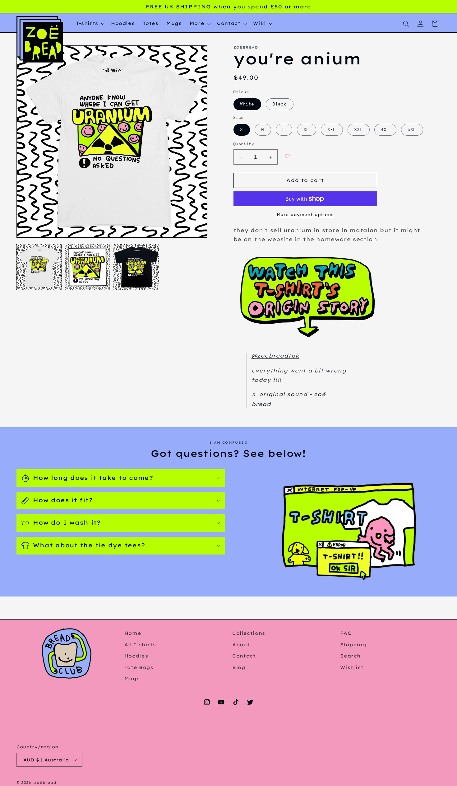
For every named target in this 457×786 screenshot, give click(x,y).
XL (306, 129)
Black (280, 104)
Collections (248, 633)
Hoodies (136, 656)
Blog (239, 667)
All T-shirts (140, 644)
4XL (385, 129)
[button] (89, 23)
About (241, 644)
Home (132, 633)
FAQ (346, 633)
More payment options (305, 214)
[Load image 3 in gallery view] (136, 267)
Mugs (132, 678)
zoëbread (45, 782)
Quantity (243, 144)
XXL (332, 129)
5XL (412, 129)
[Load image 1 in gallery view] (39, 267)
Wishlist (351, 667)
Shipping (353, 644)
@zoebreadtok (276, 355)
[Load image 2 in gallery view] (87, 267)
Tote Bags (139, 667)
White (247, 104)
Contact (244, 656)
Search (350, 656)
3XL (358, 129)
